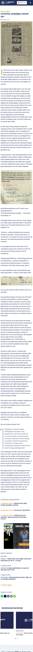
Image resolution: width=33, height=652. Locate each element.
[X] (5, 596)
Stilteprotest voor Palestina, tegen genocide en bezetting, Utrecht (13, 517)
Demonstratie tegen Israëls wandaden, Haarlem (14, 504)
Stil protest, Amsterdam (15, 510)
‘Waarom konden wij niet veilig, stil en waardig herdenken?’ (16, 578)
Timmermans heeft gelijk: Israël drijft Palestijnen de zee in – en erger (16, 559)
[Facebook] (8, 596)
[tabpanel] (16, 624)
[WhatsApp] (2, 596)
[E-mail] (11, 596)
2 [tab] (17, 638)
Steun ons (23, 2)
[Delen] (14, 596)
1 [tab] (15, 638)
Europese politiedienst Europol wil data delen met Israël (15, 569)
